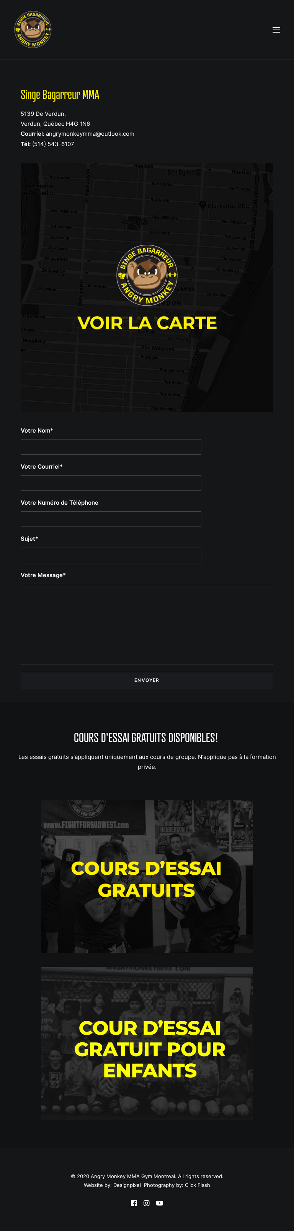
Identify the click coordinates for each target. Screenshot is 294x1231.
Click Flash (197, 1185)
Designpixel (127, 1185)
